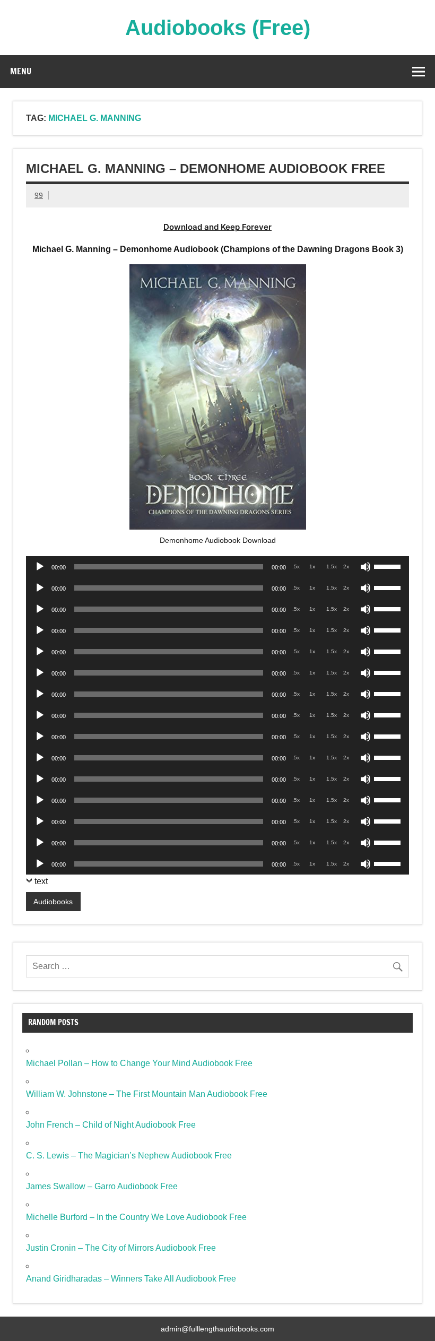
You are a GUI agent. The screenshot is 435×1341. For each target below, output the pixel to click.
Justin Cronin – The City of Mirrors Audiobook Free (121, 1247)
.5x (296, 566)
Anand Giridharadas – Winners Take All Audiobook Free (131, 1278)
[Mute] (365, 566)
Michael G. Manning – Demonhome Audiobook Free (205, 168)
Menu (20, 71)
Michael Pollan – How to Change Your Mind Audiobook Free (139, 1063)
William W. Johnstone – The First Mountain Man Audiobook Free (146, 1093)
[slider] (389, 565)
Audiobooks (53, 901)
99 (38, 195)
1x (312, 566)
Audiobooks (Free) (217, 27)
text (41, 881)
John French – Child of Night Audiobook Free (111, 1124)
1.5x (331, 566)
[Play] (39, 566)
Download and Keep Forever (217, 227)
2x (346, 566)
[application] (217, 566)
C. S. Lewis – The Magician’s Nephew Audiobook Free (129, 1155)
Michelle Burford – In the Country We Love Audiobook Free (136, 1217)
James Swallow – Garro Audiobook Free (102, 1186)
